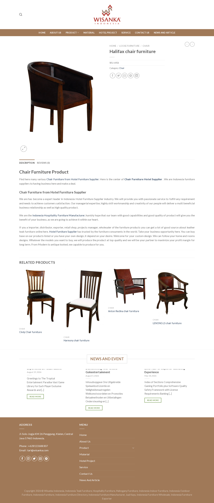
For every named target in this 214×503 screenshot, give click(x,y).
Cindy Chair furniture (30, 332)
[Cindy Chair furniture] (40, 297)
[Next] (193, 308)
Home (42, 32)
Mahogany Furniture (127, 490)
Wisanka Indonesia (54, 490)
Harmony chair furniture (76, 340)
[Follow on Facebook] (22, 458)
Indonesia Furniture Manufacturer (106, 494)
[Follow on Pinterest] (46, 458)
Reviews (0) (43, 162)
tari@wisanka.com (38, 450)
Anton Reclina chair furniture (123, 311)
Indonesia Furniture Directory (71, 494)
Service (126, 32)
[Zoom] (23, 148)
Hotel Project (108, 32)
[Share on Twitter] (118, 75)
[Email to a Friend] (124, 75)
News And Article (164, 32)
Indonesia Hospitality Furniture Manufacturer (58, 215)
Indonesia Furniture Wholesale (153, 494)
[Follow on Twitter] (34, 458)
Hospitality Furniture (104, 490)
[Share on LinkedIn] (136, 75)
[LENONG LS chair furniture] (173, 293)
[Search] (20, 14)
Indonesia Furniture (43, 494)
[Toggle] (133, 448)
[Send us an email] (40, 458)
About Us (55, 32)
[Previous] (19, 308)
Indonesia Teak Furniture (78, 490)
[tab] (27, 162)
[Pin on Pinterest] (130, 75)
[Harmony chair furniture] (84, 301)
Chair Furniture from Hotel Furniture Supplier (72, 179)
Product (71, 32)
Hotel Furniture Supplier (63, 231)
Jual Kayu (131, 494)
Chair (146, 46)
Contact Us (142, 32)
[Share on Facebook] (112, 75)
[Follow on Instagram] (28, 458)
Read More (35, 396)
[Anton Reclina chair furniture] (128, 287)
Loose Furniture (129, 46)
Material (89, 32)
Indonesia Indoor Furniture (153, 490)
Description (27, 162)
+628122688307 (38, 445)
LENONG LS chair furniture (167, 323)
